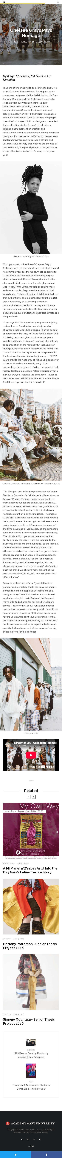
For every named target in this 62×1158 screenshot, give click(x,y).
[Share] (46, 1154)
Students (7, 939)
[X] (28, 1139)
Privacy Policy (42, 1133)
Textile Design (9, 863)
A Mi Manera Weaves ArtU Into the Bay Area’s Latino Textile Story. (30, 870)
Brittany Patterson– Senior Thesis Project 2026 (30, 946)
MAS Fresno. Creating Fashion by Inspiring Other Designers (31, 1053)
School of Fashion (23, 42)
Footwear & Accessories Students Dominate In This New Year (31, 1085)
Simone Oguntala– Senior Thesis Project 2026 (29, 1021)
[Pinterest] (40, 1139)
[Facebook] (22, 1139)
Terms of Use (29, 1133)
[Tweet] (15, 1154)
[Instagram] (34, 1139)
